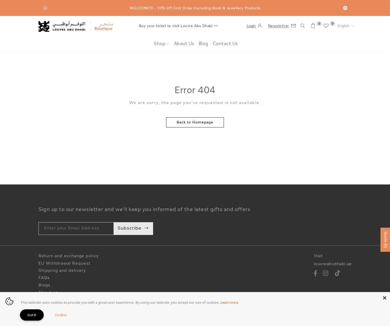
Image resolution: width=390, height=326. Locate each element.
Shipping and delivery (62, 271)
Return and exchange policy (68, 256)
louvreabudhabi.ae (333, 264)
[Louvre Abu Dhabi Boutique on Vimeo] (337, 274)
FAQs (44, 278)
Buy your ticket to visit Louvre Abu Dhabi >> (178, 26)
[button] (346, 26)
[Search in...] (302, 26)
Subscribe (129, 228)
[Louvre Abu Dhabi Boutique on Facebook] (316, 274)
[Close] (384, 297)
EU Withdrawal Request (64, 264)
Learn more (229, 303)
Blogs (44, 285)
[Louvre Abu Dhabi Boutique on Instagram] (325, 274)
